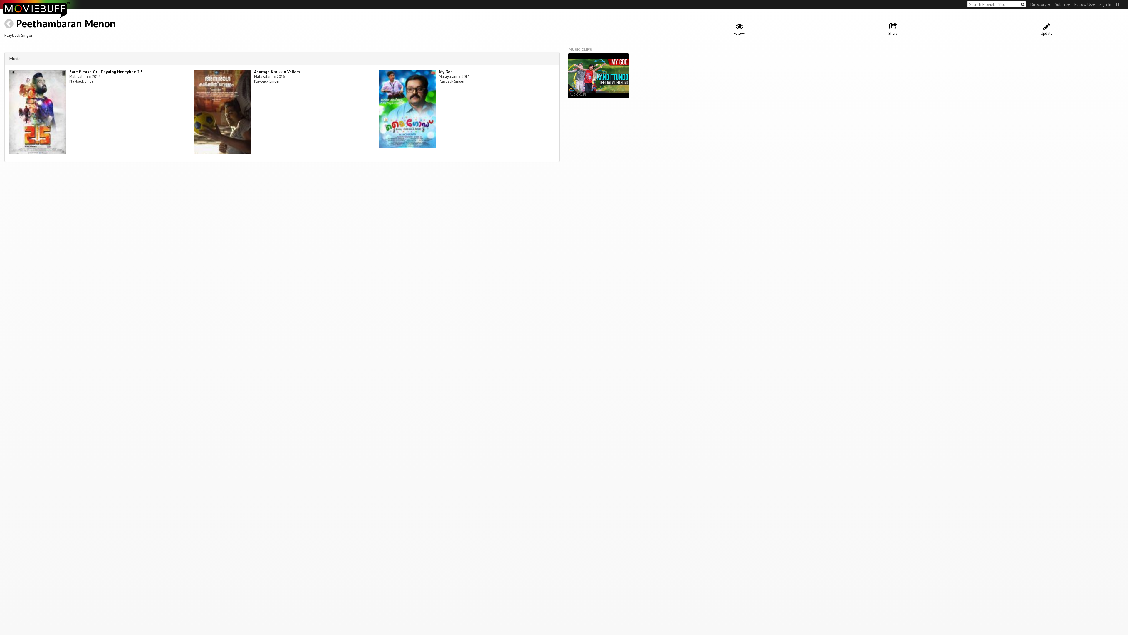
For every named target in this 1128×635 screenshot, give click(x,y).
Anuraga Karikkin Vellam (277, 71)
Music (14, 58)
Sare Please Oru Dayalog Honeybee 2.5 (106, 71)
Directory (1039, 4)
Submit (1061, 4)
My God (446, 71)
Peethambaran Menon (66, 23)
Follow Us (1083, 4)
